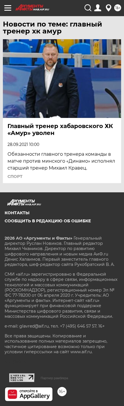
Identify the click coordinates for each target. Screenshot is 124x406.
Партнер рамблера (54, 378)
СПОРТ (14, 176)
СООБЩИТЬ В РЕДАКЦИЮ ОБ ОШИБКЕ (48, 220)
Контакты (17, 212)
